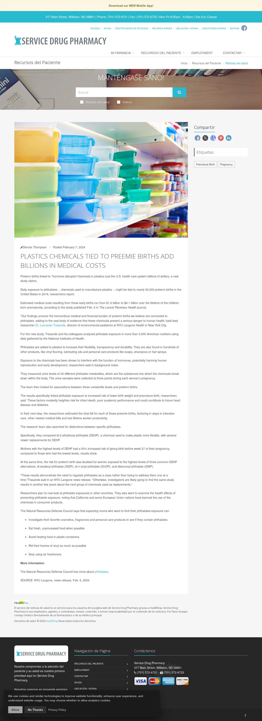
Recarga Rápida (162, 28)
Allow (15, 709)
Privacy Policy (57, 709)
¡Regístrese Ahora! (214, 28)
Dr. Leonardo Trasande (50, 325)
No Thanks (35, 709)
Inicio (184, 63)
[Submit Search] (179, 92)
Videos (127, 102)
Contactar (232, 53)
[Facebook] (244, 28)
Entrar (234, 28)
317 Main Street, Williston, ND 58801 (70, 17)
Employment (202, 53)
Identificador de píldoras (131, 28)
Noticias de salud (98, 102)
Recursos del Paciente (161, 53)
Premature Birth (205, 164)
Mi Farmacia (121, 53)
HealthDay (52, 621)
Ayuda (107, 28)
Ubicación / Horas (187, 28)
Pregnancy (226, 164)
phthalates (101, 572)
